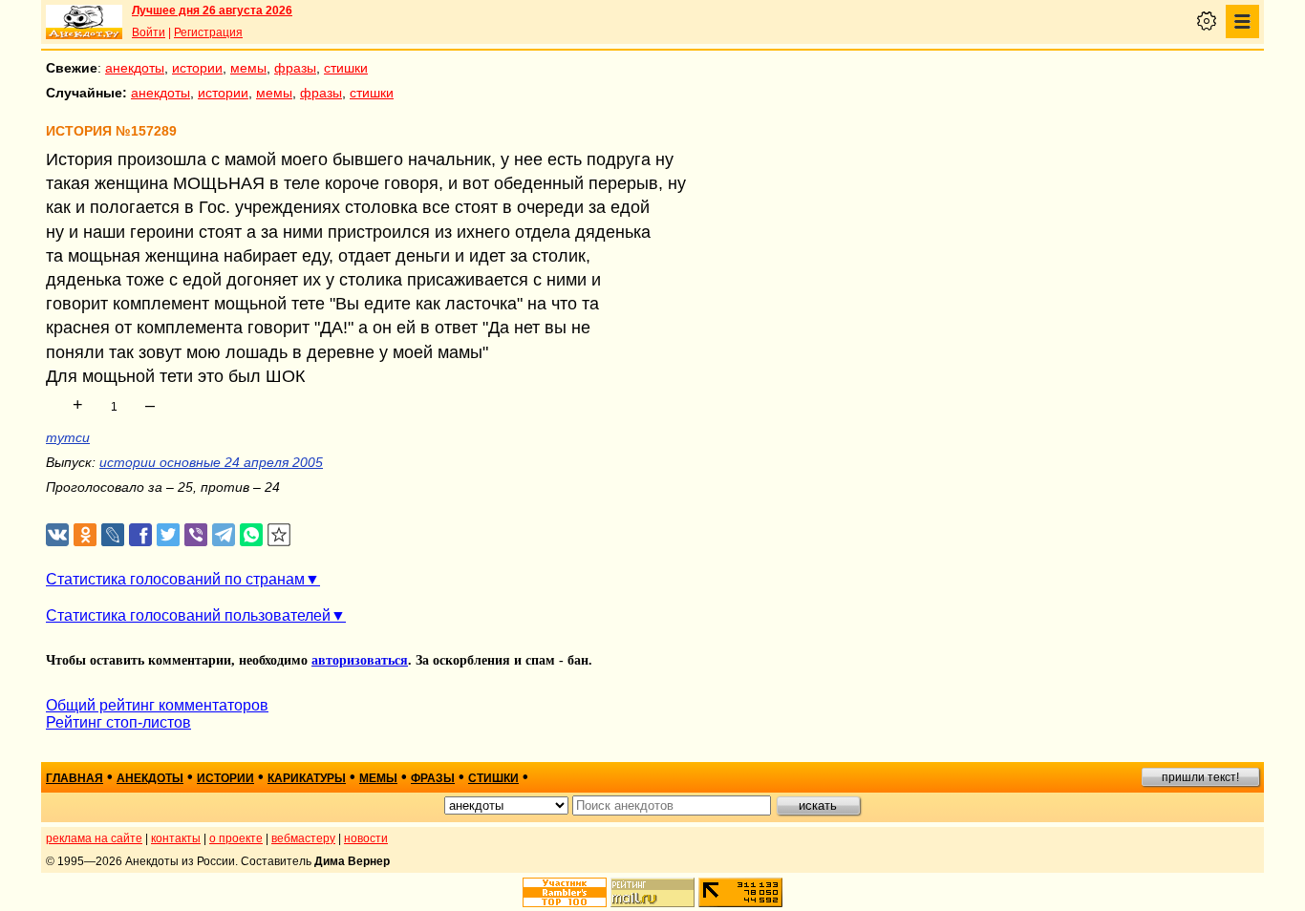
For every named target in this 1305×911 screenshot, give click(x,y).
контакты (176, 838)
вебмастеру (303, 838)
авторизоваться (359, 660)
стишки (346, 67)
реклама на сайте (94, 838)
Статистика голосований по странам (175, 579)
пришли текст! (1200, 777)
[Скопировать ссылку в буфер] (279, 535)
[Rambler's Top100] (565, 892)
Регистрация (208, 32)
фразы (295, 67)
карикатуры (306, 778)
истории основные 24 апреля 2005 (211, 462)
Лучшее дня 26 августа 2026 (212, 10)
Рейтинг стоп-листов (118, 722)
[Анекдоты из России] (84, 22)
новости (366, 838)
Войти (148, 32)
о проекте (236, 838)
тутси (68, 437)
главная (74, 778)
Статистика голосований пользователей (188, 615)
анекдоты (134, 67)
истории (197, 67)
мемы (248, 67)
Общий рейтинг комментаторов (157, 705)
